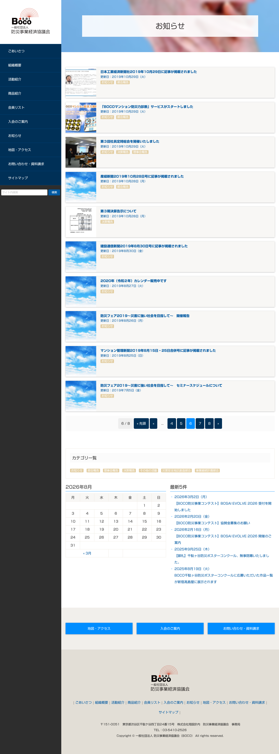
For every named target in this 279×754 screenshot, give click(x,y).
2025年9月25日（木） (221, 556)
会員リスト (16, 107)
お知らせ (14, 135)
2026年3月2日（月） (222, 503)
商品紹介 (14, 93)
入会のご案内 (18, 121)
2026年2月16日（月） (222, 536)
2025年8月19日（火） (223, 575)
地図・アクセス (19, 149)
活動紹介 (14, 79)
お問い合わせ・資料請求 (26, 164)
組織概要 (14, 65)
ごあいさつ (16, 51)
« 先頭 (141, 423)
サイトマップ (18, 178)
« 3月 (87, 553)
